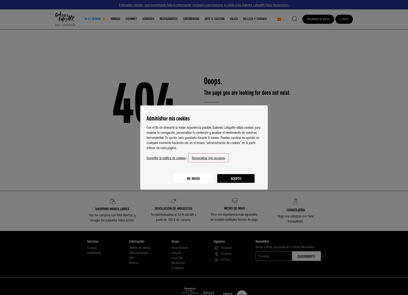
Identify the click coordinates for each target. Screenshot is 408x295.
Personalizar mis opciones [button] (208, 158)
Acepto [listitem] (236, 178)
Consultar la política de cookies (166, 158)
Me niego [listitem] (193, 178)
